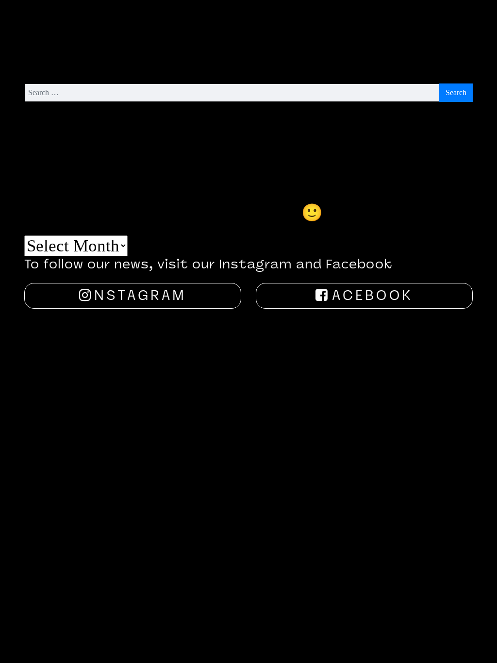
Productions (88, 135)
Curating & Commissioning (145, 158)
